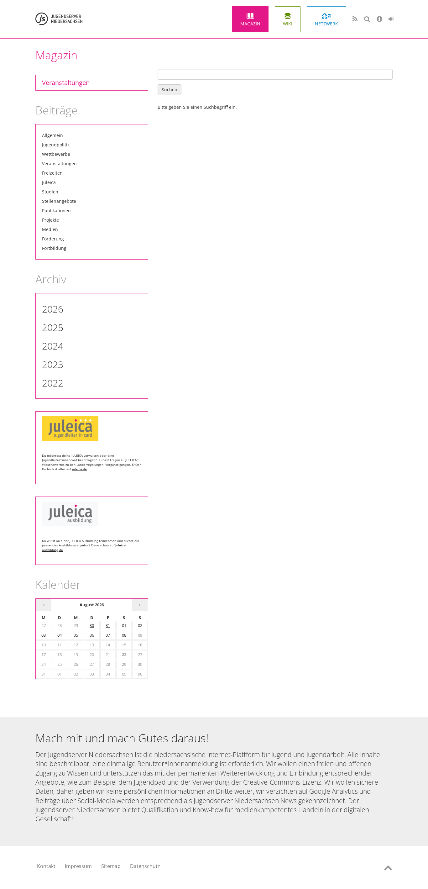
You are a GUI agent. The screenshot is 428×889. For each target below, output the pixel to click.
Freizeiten (52, 173)
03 (43, 635)
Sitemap (111, 866)
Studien (50, 192)
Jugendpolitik (56, 145)
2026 (52, 308)
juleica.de (79, 469)
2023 (52, 364)
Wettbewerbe (56, 154)
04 (59, 635)
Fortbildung (54, 248)
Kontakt (46, 866)
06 (92, 635)
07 (108, 635)
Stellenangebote (59, 201)
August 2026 (92, 605)
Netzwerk (326, 24)
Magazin (250, 24)
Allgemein (52, 135)
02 (140, 625)
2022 (52, 382)
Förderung (53, 239)
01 (124, 625)
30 (92, 625)
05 (76, 635)
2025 (52, 327)
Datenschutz (145, 866)
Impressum (78, 866)
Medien (50, 229)
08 (124, 635)
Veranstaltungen (66, 82)
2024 (52, 345)
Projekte (50, 220)
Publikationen (56, 210)
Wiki (287, 24)
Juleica (49, 182)
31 (108, 625)
